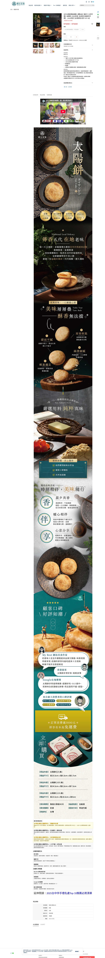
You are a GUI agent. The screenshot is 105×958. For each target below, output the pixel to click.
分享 (66, 86)
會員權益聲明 (61, 957)
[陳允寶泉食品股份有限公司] (18, 3)
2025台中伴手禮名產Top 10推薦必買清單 (69, 893)
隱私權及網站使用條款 (43, 957)
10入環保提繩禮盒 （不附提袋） (72, 29)
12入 (83, 29)
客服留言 (60, 955)
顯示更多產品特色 (38, 821)
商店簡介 (40, 955)
